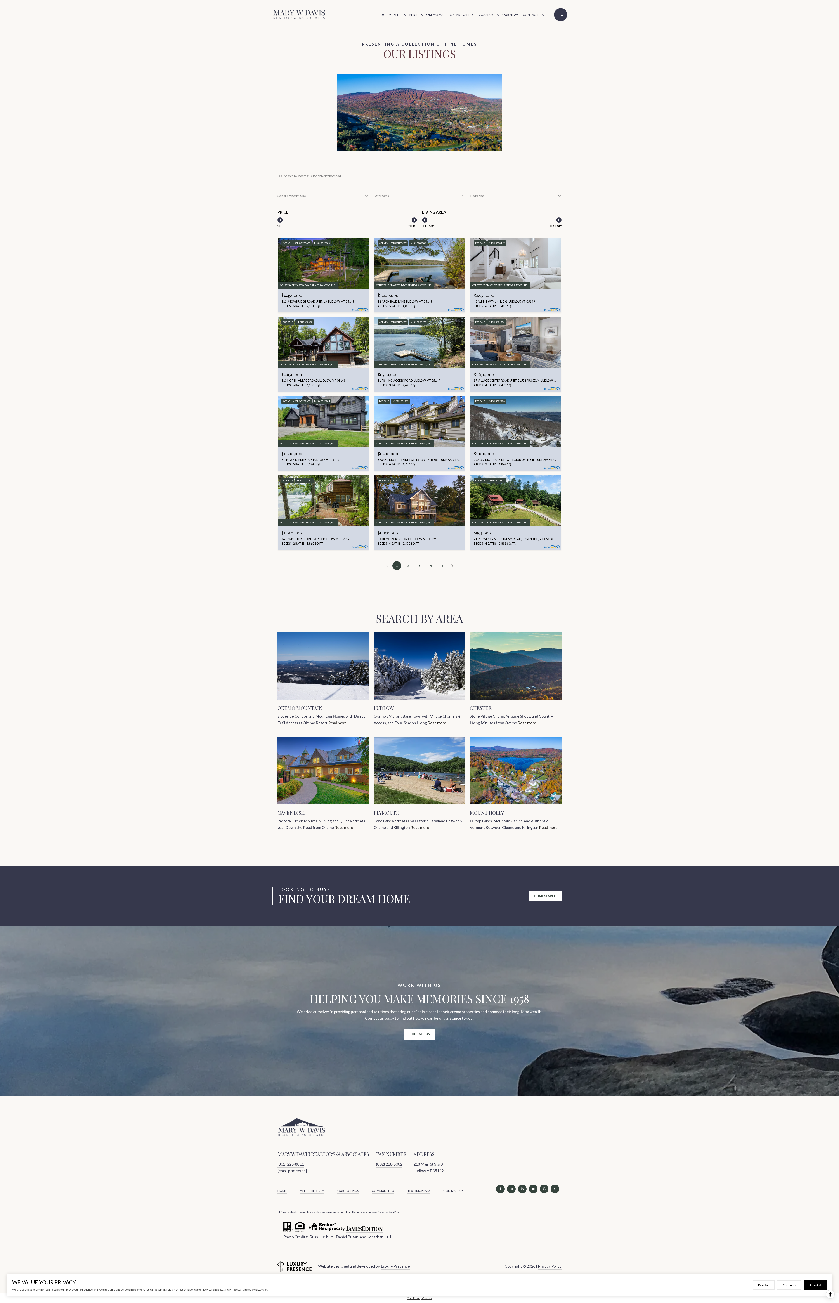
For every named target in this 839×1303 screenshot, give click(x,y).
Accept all (815, 1285)
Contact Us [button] (419, 1034)
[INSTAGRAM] (511, 1189)
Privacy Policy (550, 1266)
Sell (397, 14)
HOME (282, 1190)
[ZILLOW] (555, 1189)
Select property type (291, 196)
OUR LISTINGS (348, 1190)
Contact (530, 14)
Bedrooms (477, 196)
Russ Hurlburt (322, 1236)
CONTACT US (453, 1190)
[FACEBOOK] (500, 1189)
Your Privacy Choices (419, 1298)
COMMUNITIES (383, 1190)
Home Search (545, 896)
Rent (413, 14)
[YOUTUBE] (533, 1189)
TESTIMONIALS (418, 1190)
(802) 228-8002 (389, 1164)
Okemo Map (436, 14)
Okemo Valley (461, 14)
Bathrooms (381, 196)
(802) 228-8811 (290, 1164)
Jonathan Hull (379, 1236)
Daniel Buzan (347, 1236)
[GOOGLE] (544, 1189)
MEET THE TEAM (312, 1190)
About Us (485, 14)
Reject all (763, 1285)
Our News (510, 14)
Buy (382, 14)
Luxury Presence (395, 1266)
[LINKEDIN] (522, 1189)
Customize (789, 1285)
